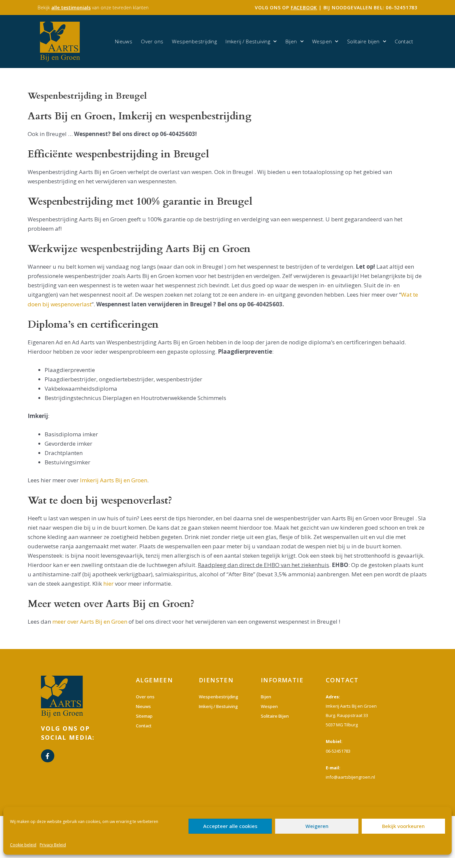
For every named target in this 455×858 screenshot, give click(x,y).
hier (108, 583)
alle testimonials (71, 7)
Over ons (152, 41)
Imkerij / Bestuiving (248, 41)
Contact (404, 41)
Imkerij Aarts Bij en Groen (113, 480)
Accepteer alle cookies (230, 826)
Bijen (291, 41)
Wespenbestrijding (194, 41)
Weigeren (316, 826)
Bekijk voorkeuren (403, 826)
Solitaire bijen (363, 41)
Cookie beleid (23, 845)
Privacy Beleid (53, 845)
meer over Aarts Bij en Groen (89, 621)
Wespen (322, 41)
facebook (304, 7)
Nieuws (123, 41)
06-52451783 (401, 7)
